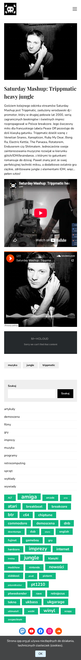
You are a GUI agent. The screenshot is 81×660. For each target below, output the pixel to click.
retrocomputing (14, 463)
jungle (30, 365)
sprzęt (8, 471)
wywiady (10, 486)
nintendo (34, 567)
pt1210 (38, 584)
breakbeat (34, 506)
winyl (49, 610)
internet (62, 549)
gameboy (32, 540)
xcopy (68, 611)
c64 (26, 515)
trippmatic (49, 365)
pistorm (47, 576)
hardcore (14, 549)
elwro (47, 531)
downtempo (14, 531)
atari (12, 506)
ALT (10, 497)
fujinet (12, 540)
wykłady (9, 479)
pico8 (31, 576)
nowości (56, 567)
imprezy (9, 440)
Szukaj (12, 386)
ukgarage (55, 601)
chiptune (45, 515)
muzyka (12, 365)
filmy (7, 424)
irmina (11, 558)
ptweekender (17, 593)
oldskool (13, 576)
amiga (29, 496)
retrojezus (58, 593)
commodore (17, 523)
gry (6, 432)
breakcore (59, 506)
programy (10, 455)
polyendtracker (15, 585)
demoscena (12, 417)
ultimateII (13, 611)
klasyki (53, 558)
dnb (67, 523)
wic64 (31, 611)
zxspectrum (15, 619)
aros (66, 497)
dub (33, 532)
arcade (50, 497)
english (64, 531)
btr (11, 515)
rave (39, 593)
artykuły (9, 409)
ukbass (32, 601)
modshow (14, 567)
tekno (12, 602)
